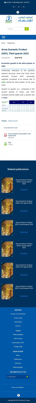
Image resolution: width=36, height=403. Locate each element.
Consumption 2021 (18, 342)
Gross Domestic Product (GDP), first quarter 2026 (24, 202)
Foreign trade (18, 346)
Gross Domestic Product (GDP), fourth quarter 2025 (24, 223)
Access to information (14, 2)
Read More (24, 189)
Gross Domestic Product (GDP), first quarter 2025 (24, 266)
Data (9, 142)
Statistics (18, 363)
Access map (18, 318)
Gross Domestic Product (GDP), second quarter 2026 (24, 182)
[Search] (27, 28)
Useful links (18, 322)
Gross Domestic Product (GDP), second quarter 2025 (24, 246)
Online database (18, 334)
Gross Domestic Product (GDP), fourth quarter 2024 (24, 287)
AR (23, 7)
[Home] (18, 20)
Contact (27, 2)
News (18, 355)
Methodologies (18, 367)
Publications (11, 43)
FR (18, 7)
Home (3, 43)
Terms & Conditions (18, 387)
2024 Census (18, 338)
